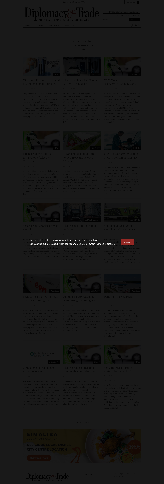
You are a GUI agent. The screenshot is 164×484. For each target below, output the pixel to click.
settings (111, 244)
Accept (127, 242)
